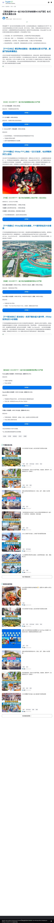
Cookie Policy (15, 921)
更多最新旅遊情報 (26, 716)
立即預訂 (26, 112)
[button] (3, 2)
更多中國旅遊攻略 (26, 576)
